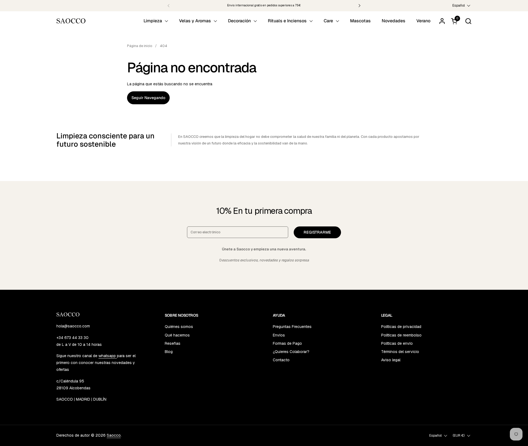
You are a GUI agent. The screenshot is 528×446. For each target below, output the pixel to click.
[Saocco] (71, 21)
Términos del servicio (400, 351)
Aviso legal (390, 359)
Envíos (279, 335)
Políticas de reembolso (401, 335)
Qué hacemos (177, 335)
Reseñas (172, 343)
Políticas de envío (397, 343)
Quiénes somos (179, 326)
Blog (169, 351)
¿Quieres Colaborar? (291, 351)
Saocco (114, 435)
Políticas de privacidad (401, 326)
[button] (468, 21)
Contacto (281, 359)
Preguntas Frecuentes (292, 326)
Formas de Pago (287, 343)
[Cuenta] (442, 21)
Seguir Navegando (148, 97)
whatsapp (107, 355)
